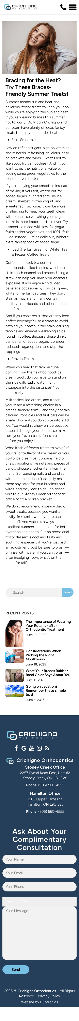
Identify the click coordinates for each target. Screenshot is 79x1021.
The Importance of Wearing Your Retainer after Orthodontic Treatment (48, 625)
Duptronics (49, 1002)
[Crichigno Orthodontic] (20, 7)
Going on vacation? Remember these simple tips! (46, 690)
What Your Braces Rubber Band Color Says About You (48, 673)
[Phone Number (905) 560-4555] (63, 7)
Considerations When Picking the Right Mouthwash (43, 655)
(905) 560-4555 (51, 785)
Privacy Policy (49, 996)
